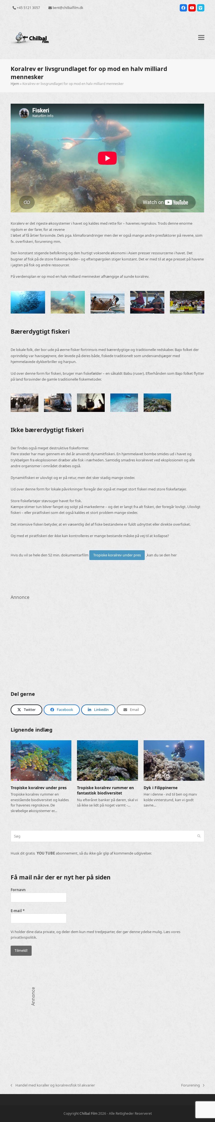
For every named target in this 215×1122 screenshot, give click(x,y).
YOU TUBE (46, 853)
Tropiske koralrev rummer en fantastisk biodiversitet (105, 790)
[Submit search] (198, 836)
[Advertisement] (107, 640)
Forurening (190, 1085)
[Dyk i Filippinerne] (174, 760)
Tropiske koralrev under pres (117, 555)
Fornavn (18, 889)
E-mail (18, 910)
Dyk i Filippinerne (160, 787)
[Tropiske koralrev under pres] (41, 760)
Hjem (15, 83)
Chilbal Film (88, 1113)
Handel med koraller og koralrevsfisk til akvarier (53, 1085)
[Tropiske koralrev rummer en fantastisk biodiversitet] (107, 760)
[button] (201, 37)
